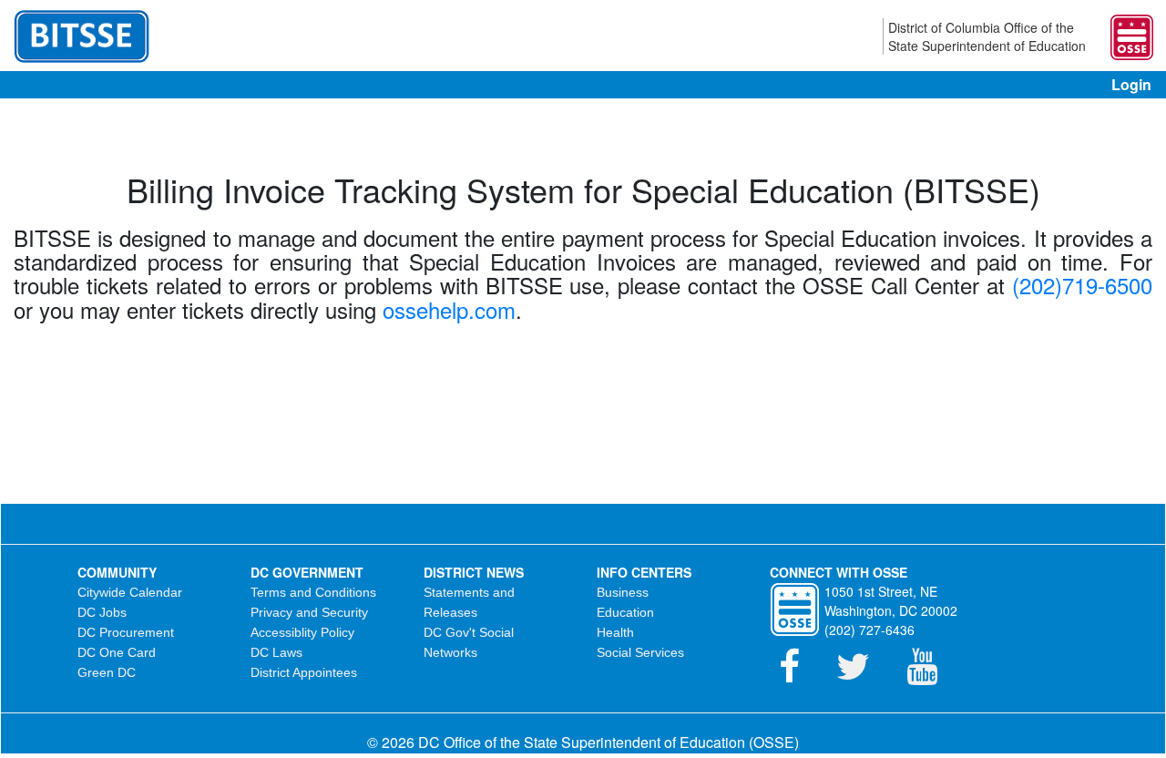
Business (623, 592)
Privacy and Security (309, 612)
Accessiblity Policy (302, 632)
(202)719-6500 (1082, 285)
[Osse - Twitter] (862, 675)
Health (615, 632)
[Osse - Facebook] (798, 675)
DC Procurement (125, 632)
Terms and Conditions (313, 592)
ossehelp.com (449, 309)
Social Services (640, 652)
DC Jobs (102, 612)
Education (625, 612)
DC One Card (116, 652)
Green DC (106, 672)
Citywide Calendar (129, 592)
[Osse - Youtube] (931, 675)
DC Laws (276, 652)
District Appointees (304, 672)
